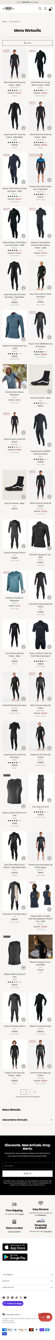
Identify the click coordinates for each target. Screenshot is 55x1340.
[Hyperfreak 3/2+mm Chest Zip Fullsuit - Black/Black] (14, 276)
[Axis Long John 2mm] (40, 788)
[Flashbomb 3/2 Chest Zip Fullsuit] (40, 736)
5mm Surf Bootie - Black (14, 503)
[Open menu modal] (45, 8)
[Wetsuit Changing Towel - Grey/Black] (40, 947)
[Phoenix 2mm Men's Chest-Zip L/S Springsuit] (40, 168)
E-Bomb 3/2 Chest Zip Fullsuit (15, 705)
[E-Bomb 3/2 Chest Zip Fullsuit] (14, 687)
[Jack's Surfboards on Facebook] (4, 1298)
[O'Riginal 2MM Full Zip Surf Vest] (14, 953)
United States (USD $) (12, 1314)
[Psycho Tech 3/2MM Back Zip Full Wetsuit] (40, 325)
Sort (29, 43)
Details (21, 1214)
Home (4, 21)
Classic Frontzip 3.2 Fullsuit (40, 1026)
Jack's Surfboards (19, 1318)
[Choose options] (23, 76)
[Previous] (10, 2)
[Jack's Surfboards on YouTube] (25, 1298)
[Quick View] (23, 806)
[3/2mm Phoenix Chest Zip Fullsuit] (14, 424)
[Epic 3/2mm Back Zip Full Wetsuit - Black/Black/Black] (14, 846)
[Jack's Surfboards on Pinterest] (12, 1298)
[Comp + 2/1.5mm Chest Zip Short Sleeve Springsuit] (40, 635)
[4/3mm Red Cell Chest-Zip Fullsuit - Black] (40, 116)
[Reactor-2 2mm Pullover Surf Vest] (14, 791)
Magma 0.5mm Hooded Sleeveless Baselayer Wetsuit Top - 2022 (40, 918)
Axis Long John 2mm (40, 807)
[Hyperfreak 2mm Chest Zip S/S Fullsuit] (14, 736)
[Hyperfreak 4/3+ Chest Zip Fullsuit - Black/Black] (14, 116)
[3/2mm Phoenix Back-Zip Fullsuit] (40, 687)
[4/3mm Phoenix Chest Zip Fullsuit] (40, 485)
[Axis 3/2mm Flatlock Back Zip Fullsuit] (40, 585)
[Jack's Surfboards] (8, 9)
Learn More (48, 1231)
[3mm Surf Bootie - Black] (40, 379)
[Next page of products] (35, 1092)
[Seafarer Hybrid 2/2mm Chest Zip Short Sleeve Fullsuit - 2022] (40, 223)
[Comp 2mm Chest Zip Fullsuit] (14, 896)
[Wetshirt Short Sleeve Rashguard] (14, 376)
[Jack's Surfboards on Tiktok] (16, 1298)
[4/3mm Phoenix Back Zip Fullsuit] (40, 1054)
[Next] (45, 2)
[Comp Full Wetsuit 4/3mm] (14, 1008)
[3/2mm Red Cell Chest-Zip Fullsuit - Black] (14, 64)
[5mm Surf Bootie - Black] (14, 485)
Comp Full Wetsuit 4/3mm (14, 1026)
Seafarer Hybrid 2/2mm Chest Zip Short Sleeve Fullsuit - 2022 (40, 245)
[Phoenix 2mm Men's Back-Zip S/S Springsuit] (40, 846)
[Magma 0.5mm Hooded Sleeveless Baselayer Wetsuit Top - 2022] (40, 897)
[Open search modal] (39, 8)
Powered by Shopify (8, 1322)
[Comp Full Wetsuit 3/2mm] (14, 534)
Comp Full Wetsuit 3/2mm (14, 553)
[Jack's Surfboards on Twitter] (21, 1298)
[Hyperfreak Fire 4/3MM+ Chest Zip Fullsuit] (40, 430)
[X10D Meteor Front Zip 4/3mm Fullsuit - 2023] (40, 64)
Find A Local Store (14, 1231)
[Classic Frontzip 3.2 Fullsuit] (40, 1008)
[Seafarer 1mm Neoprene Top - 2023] (14, 326)
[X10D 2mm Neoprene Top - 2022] (40, 535)
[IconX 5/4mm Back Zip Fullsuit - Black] (14, 635)
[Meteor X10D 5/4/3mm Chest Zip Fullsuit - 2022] (14, 169)
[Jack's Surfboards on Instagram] (8, 1298)
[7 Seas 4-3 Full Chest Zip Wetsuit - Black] (14, 1054)
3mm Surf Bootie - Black (40, 398)
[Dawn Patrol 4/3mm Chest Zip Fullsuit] (40, 276)
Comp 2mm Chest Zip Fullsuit (15, 914)
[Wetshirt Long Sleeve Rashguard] (14, 582)
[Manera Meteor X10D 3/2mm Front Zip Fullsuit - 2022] (14, 223)
